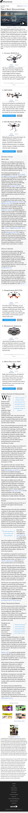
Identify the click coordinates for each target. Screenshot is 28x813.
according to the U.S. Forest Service (11, 600)
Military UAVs (5, 652)
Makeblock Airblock (17, 202)
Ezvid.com (14, 796)
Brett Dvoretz (17, 736)
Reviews (7, 5)
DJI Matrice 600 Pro (12, 176)
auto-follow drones (17, 490)
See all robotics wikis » (19, 721)
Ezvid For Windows (14, 794)
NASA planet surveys (7, 698)
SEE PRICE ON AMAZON (9, 115)
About (14, 785)
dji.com (23, 283)
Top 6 (19, 27)
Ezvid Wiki (3, 5)
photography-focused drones (13, 470)
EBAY (20, 115)
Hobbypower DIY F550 (12, 232)
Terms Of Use (14, 790)
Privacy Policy (14, 788)
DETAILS (16, 65)
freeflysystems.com (6, 267)
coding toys (7, 228)
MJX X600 (8, 202)
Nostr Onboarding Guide (14, 798)
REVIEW (11, 65)
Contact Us (14, 803)
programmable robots (19, 228)
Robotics (2, 7)
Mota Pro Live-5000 (7, 203)
